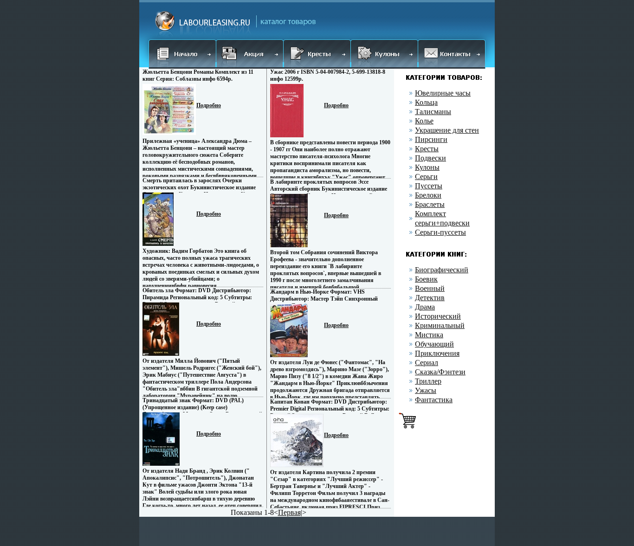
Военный (430, 288)
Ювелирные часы (443, 93)
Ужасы (425, 390)
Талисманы (433, 112)
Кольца (426, 102)
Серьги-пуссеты (440, 232)
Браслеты (430, 204)
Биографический (441, 270)
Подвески (430, 158)
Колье (424, 121)
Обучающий (434, 344)
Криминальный (440, 325)
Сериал (426, 362)
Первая (289, 512)
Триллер (428, 381)
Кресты (427, 149)
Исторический (438, 316)
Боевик (426, 279)
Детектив (430, 298)
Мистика (429, 335)
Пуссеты (428, 186)
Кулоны (427, 167)
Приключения (437, 353)
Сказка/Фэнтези (440, 372)
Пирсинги (431, 139)
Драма (425, 307)
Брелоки (428, 195)
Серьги (426, 176)
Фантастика (434, 400)
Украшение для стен (447, 130)
